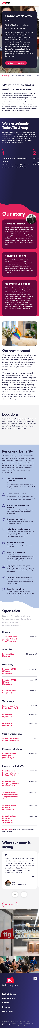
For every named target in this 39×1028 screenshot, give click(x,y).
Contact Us (7, 1011)
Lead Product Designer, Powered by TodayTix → (10, 773)
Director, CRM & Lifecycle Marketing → (9, 671)
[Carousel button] (15, 894)
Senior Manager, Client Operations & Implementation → (10, 795)
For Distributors (9, 994)
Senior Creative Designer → (9, 692)
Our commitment (17, 76)
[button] (34, 3)
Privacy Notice (7, 829)
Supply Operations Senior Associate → (11, 739)
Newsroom (7, 1007)
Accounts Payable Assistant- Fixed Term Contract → (10, 639)
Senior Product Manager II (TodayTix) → (9, 755)
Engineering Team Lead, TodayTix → (10, 707)
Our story (5, 76)
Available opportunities (16, 63)
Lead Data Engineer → (7, 715)
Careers (6, 1002)
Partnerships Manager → (8, 655)
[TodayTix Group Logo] (7, 3)
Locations (29, 76)
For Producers (8, 998)
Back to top (9, 904)
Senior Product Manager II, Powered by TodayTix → (9, 819)
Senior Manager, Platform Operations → (9, 807)
